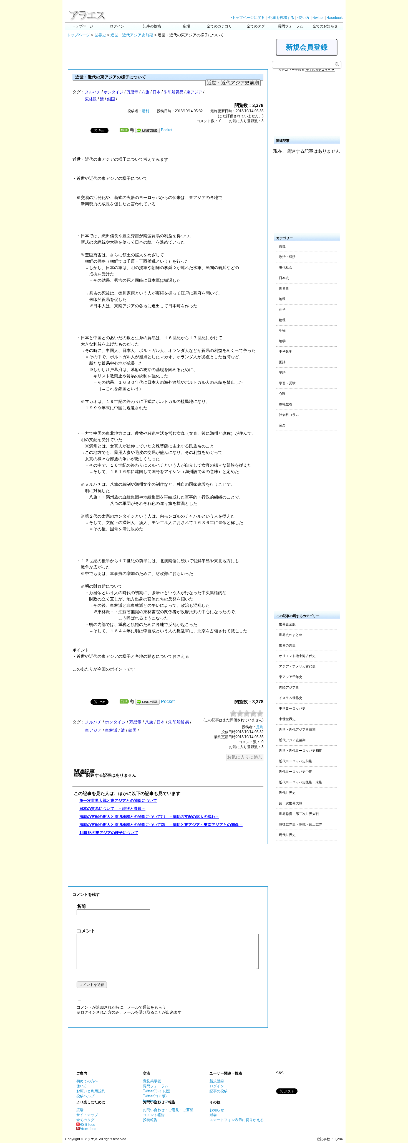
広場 (186, 26)
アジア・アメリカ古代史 (297, 666)
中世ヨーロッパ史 (292, 708)
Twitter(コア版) (155, 1096)
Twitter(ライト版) (156, 1091)
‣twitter (318, 18)
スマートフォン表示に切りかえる (237, 1120)
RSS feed (87, 1124)
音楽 (282, 425)
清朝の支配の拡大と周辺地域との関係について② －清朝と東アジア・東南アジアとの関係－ (161, 824)
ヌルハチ (92, 92)
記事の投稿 (152, 26)
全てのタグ (256, 26)
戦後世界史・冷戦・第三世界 (300, 824)
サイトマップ (87, 1115)
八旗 (145, 92)
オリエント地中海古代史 (297, 656)
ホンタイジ (113, 92)
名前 (81, 906)
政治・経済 (287, 257)
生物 (282, 331)
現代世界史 (287, 835)
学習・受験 (287, 383)
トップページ (82, 26)
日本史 (284, 278)
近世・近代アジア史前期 (131, 35)
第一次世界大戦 (290, 803)
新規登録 (217, 1081)
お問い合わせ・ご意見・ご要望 (168, 1110)
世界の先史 (287, 645)
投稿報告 (150, 1120)
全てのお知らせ (325, 26)
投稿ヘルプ (85, 1096)
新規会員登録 (307, 47)
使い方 (81, 1086)
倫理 (282, 246)
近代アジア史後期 (292, 740)
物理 (282, 320)
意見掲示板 (152, 1081)
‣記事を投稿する (281, 18)
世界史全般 (287, 624)
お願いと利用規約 (90, 1091)
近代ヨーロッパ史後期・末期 (300, 782)
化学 (282, 309)
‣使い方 (303, 18)
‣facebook (335, 18)
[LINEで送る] (147, 130)
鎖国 (111, 99)
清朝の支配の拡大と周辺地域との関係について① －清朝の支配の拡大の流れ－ (149, 816)
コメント (86, 931)
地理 (282, 299)
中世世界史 (287, 719)
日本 (156, 92)
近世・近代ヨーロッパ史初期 (300, 751)
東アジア (194, 92)
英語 (282, 373)
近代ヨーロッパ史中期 (295, 772)
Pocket (166, 130)
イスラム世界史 (290, 698)
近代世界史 (287, 793)
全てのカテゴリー (221, 26)
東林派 (91, 99)
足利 (145, 111)
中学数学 (285, 352)
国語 (282, 362)
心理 (282, 394)
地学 (282, 341)
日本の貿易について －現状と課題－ (112, 808)
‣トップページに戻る (248, 18)
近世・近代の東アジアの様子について (110, 77)
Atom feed (88, 1129)
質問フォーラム (290, 26)
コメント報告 (154, 1115)
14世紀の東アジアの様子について (108, 832)
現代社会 (285, 267)
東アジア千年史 (290, 677)
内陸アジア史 (289, 687)
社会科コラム (289, 415)
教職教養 (285, 404)
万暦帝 (132, 92)
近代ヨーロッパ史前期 (295, 761)
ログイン (117, 26)
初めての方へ (87, 1081)
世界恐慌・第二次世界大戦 (299, 814)
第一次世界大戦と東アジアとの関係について (118, 800)
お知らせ (217, 1110)
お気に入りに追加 (245, 757)
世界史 (100, 35)
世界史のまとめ (290, 635)
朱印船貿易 (173, 92)
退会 (213, 1115)
